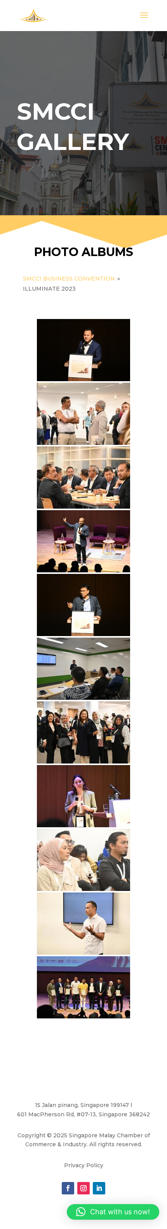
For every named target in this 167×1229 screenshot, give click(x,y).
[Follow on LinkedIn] (99, 1188)
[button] (113, 1212)
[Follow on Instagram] (83, 1188)
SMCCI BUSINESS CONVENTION (69, 278)
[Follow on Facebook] (68, 1188)
